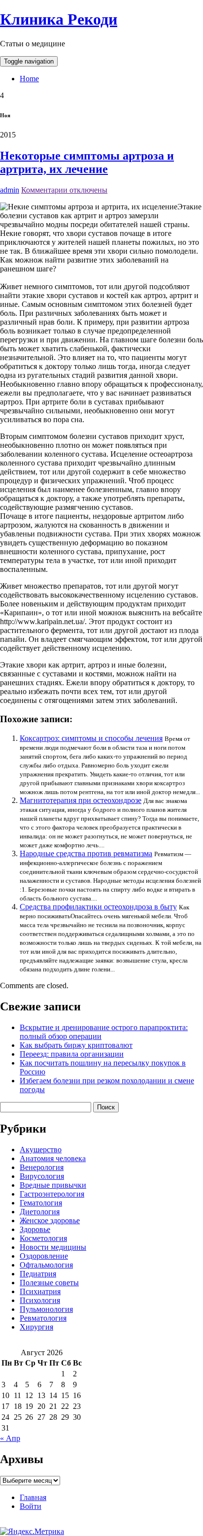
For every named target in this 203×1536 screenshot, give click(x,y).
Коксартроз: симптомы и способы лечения (91, 738)
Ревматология (43, 1318)
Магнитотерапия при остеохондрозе (80, 800)
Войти (30, 1506)
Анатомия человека (53, 1158)
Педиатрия (38, 1273)
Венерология (42, 1167)
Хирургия (36, 1327)
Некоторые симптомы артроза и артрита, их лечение (87, 162)
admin (9, 190)
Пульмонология (46, 1309)
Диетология (40, 1211)
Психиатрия (40, 1291)
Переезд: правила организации (72, 1054)
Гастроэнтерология (52, 1194)
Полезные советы (49, 1282)
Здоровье (35, 1229)
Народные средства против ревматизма (86, 853)
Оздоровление (44, 1256)
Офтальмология (46, 1265)
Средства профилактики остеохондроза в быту (98, 906)
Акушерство (41, 1149)
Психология (40, 1300)
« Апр (10, 1438)
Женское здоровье (50, 1220)
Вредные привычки (53, 1185)
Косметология (43, 1238)
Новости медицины (53, 1247)
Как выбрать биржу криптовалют (76, 1045)
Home (29, 78)
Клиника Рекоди (58, 19)
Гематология (41, 1203)
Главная (33, 1497)
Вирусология (42, 1176)
